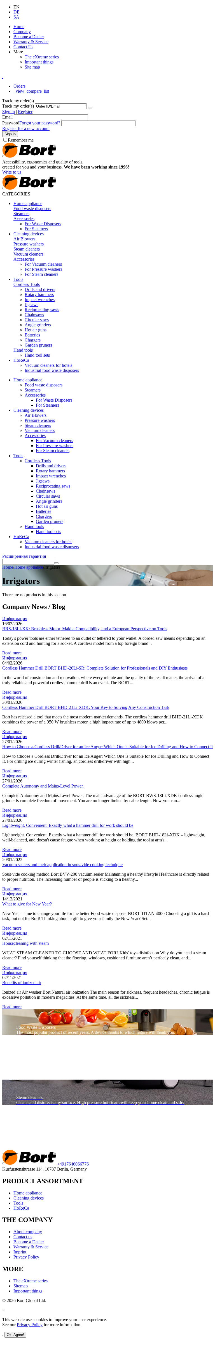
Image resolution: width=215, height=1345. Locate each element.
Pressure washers (28, 244)
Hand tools (23, 350)
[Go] (90, 107)
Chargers (33, 340)
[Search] (56, 563)
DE (16, 12)
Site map (32, 67)
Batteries (32, 335)
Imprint (19, 1252)
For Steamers (36, 228)
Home (18, 26)
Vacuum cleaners (28, 254)
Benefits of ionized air (21, 982)
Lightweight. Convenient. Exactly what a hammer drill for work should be (67, 825)
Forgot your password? (39, 122)
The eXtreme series (42, 56)
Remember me (21, 140)
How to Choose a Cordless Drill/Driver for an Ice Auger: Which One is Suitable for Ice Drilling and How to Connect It (107, 746)
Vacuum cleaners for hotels (48, 365)
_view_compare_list (31, 91)
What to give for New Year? (27, 904)
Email (7, 117)
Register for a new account (26, 128)
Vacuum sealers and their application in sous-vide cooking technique (62, 864)
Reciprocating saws (42, 309)
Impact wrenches (40, 299)
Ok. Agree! (15, 1335)
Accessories (23, 218)
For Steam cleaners (41, 274)
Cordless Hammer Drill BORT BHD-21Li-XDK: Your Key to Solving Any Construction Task (85, 707)
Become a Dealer (28, 36)
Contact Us (23, 46)
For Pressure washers (43, 269)
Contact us (22, 1236)
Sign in (8, 111)
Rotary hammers (39, 294)
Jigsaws (31, 304)
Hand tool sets (37, 355)
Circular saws (37, 319)
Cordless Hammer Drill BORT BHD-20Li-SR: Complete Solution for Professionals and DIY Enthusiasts (95, 668)
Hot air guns (35, 329)
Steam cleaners (26, 249)
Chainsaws (34, 314)
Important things (39, 62)
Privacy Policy (26, 1257)
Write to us (11, 172)
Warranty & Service (30, 41)
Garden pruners (38, 345)
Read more (12, 652)
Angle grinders (38, 324)
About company (27, 1231)
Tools (18, 279)
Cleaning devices (28, 233)
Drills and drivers (40, 289)
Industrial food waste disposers (52, 370)
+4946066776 (73, 1164)
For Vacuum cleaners (43, 264)
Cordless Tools (26, 284)
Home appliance (27, 203)
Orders (19, 86)
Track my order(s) (18, 106)
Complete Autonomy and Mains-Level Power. (43, 786)
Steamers (21, 213)
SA (16, 17)
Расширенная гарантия (24, 556)
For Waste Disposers (43, 223)
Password (10, 122)
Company (22, 31)
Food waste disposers (32, 208)
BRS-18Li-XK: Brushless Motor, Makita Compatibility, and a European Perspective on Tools (84, 628)
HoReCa (21, 360)
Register (25, 111)
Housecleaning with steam (25, 943)
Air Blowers (24, 238)
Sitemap (20, 1285)
